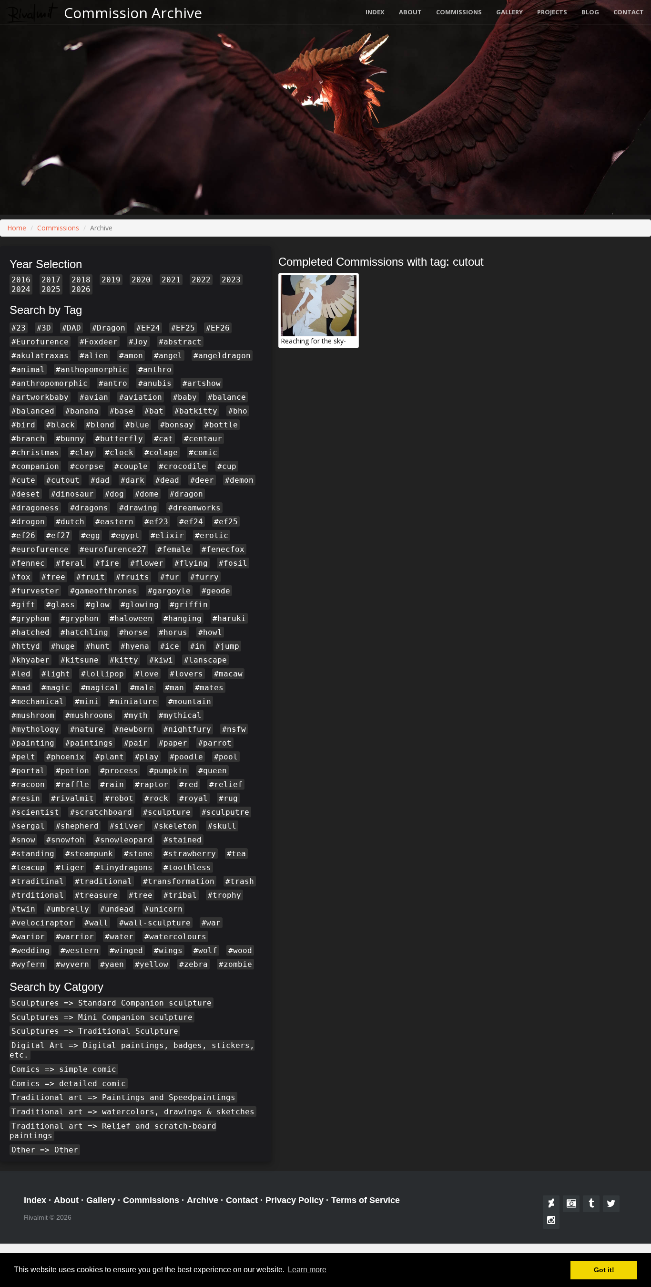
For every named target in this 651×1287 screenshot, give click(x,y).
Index (375, 12)
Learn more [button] (307, 1270)
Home (16, 227)
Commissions (459, 12)
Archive (202, 1200)
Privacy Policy (294, 1200)
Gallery (509, 12)
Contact (628, 12)
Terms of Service (365, 1200)
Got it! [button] (604, 1270)
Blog (590, 12)
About (410, 12)
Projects (552, 12)
